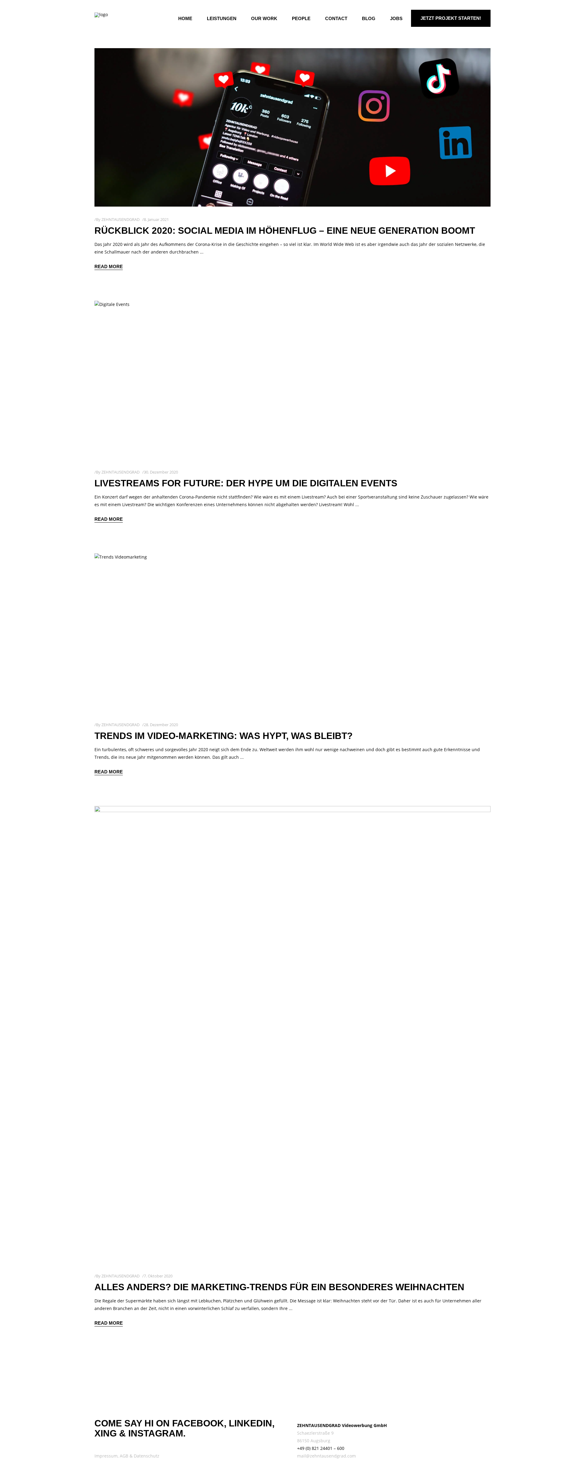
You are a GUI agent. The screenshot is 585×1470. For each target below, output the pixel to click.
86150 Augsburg (313, 1440)
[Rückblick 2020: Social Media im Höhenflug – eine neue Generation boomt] (292, 127)
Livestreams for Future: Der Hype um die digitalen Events (245, 483)
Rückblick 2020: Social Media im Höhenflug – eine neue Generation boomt (284, 230)
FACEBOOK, (199, 1423)
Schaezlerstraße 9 (315, 1433)
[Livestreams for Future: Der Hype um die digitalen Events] (292, 380)
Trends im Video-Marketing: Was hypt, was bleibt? (223, 736)
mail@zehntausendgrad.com (326, 1456)
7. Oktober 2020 (158, 1276)
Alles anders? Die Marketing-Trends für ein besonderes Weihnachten (279, 1287)
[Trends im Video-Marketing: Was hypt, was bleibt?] (292, 632)
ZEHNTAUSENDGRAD (120, 219)
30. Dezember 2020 (161, 472)
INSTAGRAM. (157, 1433)
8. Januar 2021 (156, 219)
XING (105, 1433)
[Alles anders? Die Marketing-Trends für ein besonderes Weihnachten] (292, 1034)
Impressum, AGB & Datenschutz (126, 1456)
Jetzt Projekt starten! (450, 18)
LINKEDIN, (252, 1423)
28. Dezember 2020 (161, 724)
